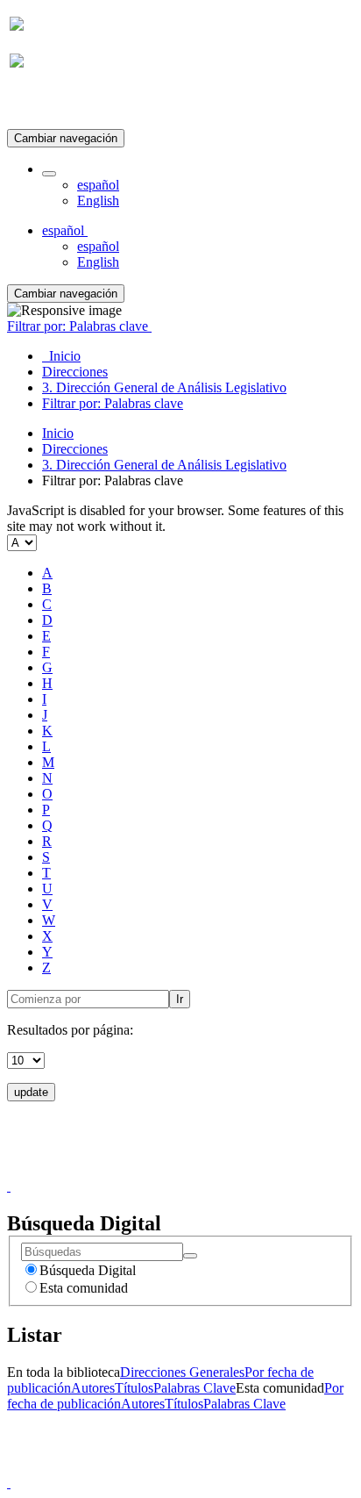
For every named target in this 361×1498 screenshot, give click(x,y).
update (31, 1092)
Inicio (58, 433)
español (98, 184)
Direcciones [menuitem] (75, 371)
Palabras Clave (194, 1387)
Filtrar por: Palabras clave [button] (79, 326)
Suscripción (42, 104)
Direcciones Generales (182, 1372)
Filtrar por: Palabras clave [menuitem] (112, 403)
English (98, 200)
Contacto (142, 1170)
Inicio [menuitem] (61, 355)
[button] (49, 173)
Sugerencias (210, 1170)
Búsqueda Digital (87, 1270)
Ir (179, 999)
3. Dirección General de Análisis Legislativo (164, 464)
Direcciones (75, 448)
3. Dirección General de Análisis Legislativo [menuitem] (164, 387)
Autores (93, 1387)
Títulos (134, 1387)
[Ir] (190, 1255)
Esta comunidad (83, 1287)
